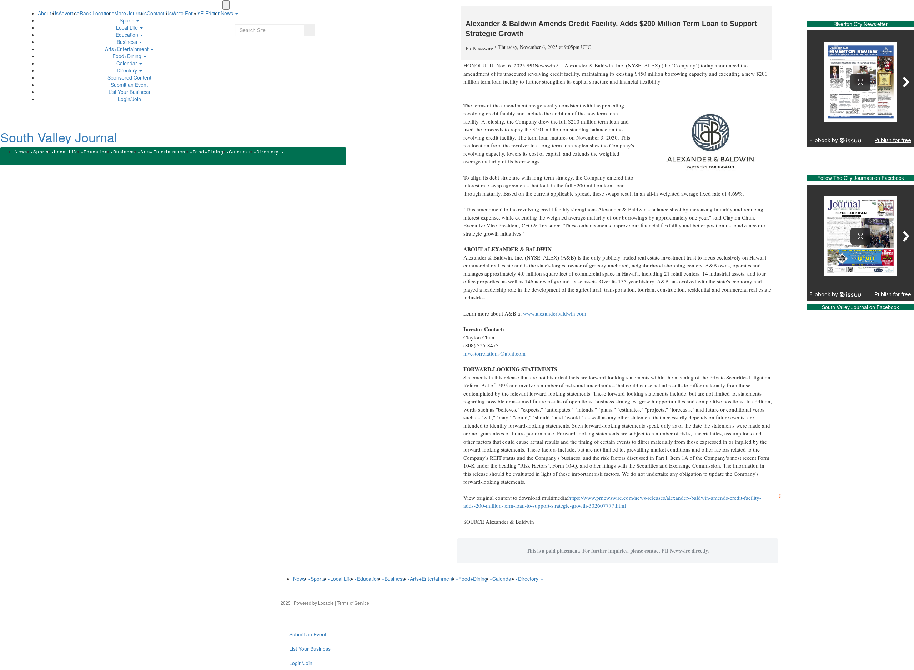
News (22, 151)
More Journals (130, 13)
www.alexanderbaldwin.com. (555, 313)
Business (128, 41)
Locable (326, 603)
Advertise (69, 13)
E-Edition (210, 13)
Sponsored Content (129, 77)
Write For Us (186, 13)
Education (128, 34)
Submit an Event (129, 84)
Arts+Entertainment (127, 48)
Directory (128, 70)
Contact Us (159, 13)
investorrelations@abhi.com (494, 353)
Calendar (127, 63)
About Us (48, 13)
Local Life (127, 27)
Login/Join (129, 98)
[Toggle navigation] (226, 5)
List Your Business (129, 91)
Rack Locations (97, 13)
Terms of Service (353, 603)
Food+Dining (127, 56)
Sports (128, 20)
